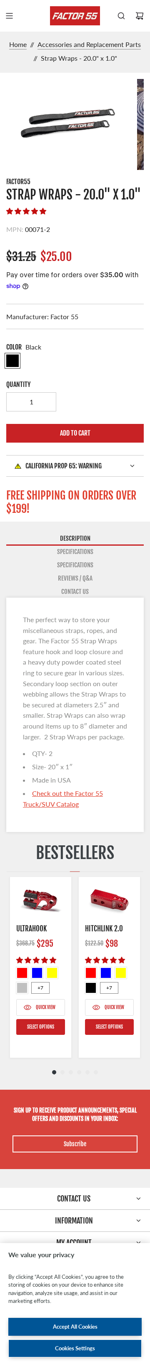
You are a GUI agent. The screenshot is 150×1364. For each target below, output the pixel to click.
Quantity (18, 384)
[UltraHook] (40, 900)
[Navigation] (9, 16)
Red (22, 973)
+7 (40, 988)
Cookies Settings (75, 1348)
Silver (22, 988)
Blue (37, 973)
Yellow (52, 973)
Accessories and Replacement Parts (89, 44)
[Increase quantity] (47, 402)
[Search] (121, 16)
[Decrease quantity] (16, 402)
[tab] (75, 539)
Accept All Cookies (75, 1326)
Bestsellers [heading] (75, 852)
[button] (26, 211)
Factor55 (18, 181)
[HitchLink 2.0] (109, 900)
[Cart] (139, 16)
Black (91, 988)
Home (18, 44)
